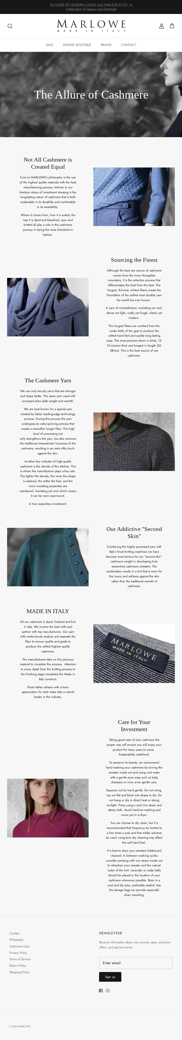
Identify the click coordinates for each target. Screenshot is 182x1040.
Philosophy (16, 939)
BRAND (106, 44)
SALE (49, 44)
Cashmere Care (19, 946)
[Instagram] (107, 990)
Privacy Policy (18, 952)
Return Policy (17, 965)
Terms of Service (20, 959)
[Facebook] (101, 990)
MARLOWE (24, 1026)
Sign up (110, 977)
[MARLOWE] (91, 26)
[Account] (160, 26)
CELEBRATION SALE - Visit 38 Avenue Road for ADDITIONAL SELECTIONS (91, 6)
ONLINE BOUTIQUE (77, 44)
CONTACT (128, 44)
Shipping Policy (19, 972)
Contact (14, 933)
